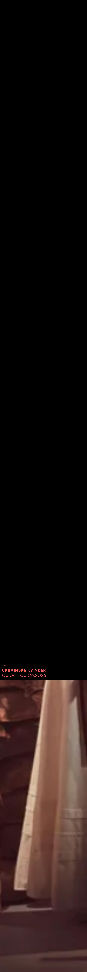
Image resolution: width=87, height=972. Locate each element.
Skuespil (4, 665)
